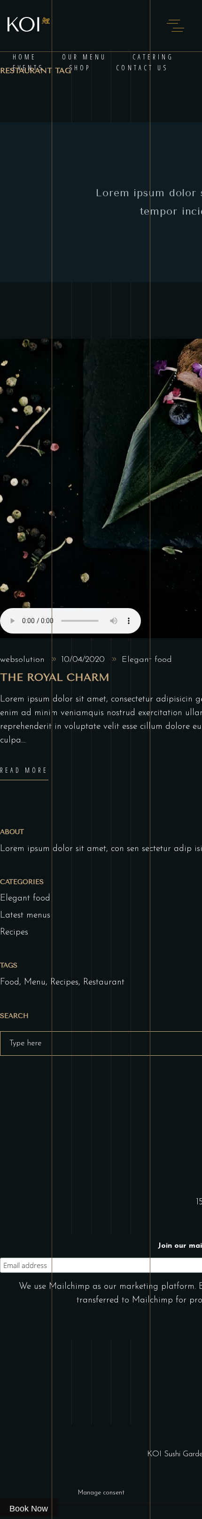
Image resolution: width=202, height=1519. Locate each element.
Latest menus (25, 915)
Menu (35, 982)
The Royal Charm (54, 677)
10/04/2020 (83, 660)
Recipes (14, 932)
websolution (22, 660)
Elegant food (147, 660)
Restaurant (103, 982)
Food (9, 982)
